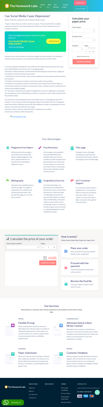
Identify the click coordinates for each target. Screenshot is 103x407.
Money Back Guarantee (65, 398)
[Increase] (93, 51)
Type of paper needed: (14, 243)
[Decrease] (86, 51)
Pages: (43, 243)
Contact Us (32, 398)
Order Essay (54, 41)
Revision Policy (66, 402)
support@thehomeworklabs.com (87, 388)
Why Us (49, 6)
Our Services (56, 6)
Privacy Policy (65, 6)
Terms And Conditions (64, 389)
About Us (42, 6)
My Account (80, 9)
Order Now (80, 3)
